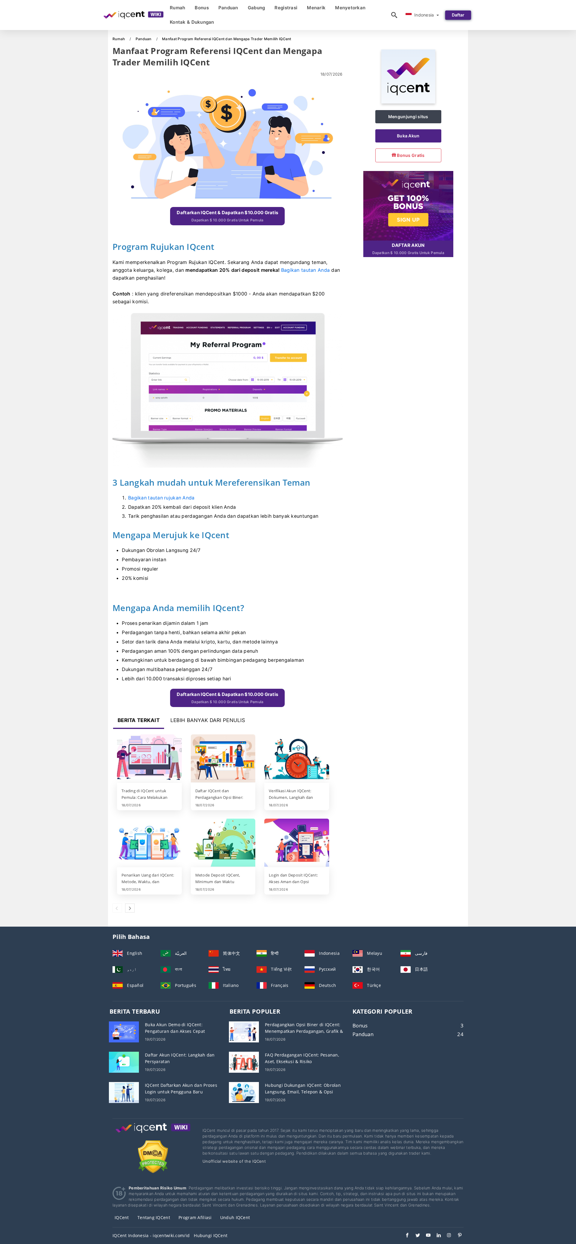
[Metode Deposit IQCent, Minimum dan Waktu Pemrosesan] (223, 843)
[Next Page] (130, 908)
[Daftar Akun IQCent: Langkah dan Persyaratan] (124, 1062)
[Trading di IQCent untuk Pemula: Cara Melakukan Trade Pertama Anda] (149, 759)
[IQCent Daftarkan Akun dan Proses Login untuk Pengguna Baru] (124, 1092)
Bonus (201, 7)
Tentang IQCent (153, 1217)
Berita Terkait (139, 720)
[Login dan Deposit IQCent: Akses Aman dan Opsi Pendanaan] (296, 843)
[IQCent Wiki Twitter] (415, 1236)
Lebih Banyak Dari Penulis (207, 720)
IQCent (122, 1217)
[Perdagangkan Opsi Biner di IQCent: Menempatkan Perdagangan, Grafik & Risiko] (244, 1031)
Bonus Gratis (410, 155)
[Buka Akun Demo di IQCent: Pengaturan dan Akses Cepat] (124, 1031)
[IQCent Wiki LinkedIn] (435, 1236)
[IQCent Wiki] (153, 1133)
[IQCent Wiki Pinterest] (457, 1236)
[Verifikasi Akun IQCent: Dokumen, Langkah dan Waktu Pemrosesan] (296, 759)
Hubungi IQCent (210, 1235)
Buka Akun (408, 135)
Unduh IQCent (235, 1217)
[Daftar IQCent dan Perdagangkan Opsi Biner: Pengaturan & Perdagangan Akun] (223, 759)
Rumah (177, 7)
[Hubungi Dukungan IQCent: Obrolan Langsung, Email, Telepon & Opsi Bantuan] (244, 1092)
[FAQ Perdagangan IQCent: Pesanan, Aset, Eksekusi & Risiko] (244, 1062)
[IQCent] (408, 101)
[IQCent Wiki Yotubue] (425, 1236)
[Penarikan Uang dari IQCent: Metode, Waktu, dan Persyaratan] (149, 843)
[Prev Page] (117, 908)
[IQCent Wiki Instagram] (446, 1236)
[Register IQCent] (408, 205)
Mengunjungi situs (408, 116)
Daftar (458, 14)
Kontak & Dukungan (192, 22)
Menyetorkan (350, 7)
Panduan (228, 7)
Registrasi (285, 7)
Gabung (256, 7)
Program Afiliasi (195, 1217)
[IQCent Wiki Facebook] (404, 1236)
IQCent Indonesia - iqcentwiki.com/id (151, 1235)
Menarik (316, 7)
